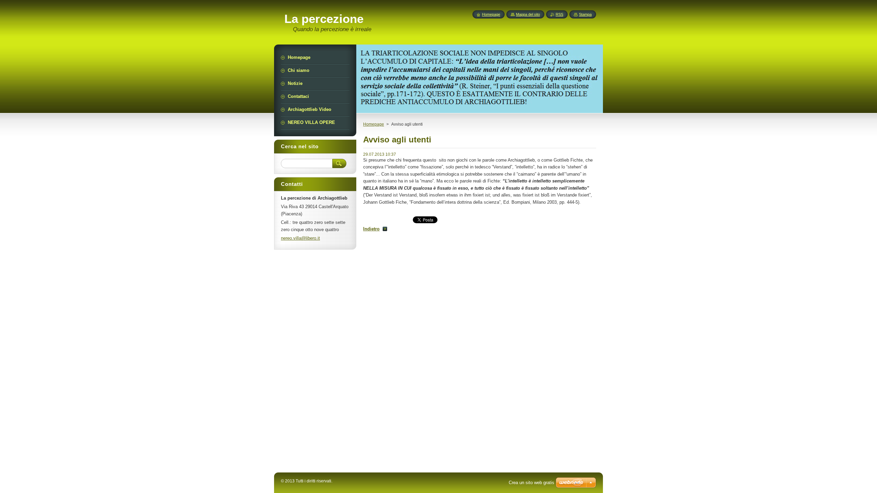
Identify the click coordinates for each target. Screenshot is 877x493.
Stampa (585, 14)
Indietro (371, 228)
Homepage (373, 124)
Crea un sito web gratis (531, 482)
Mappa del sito (528, 14)
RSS (559, 14)
